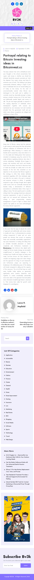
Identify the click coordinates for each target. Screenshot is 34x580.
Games (8, 382)
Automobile (9, 358)
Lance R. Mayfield (21, 304)
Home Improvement (11, 396)
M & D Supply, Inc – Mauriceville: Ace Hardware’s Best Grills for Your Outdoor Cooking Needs (17, 457)
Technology (9, 433)
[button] (28, 28)
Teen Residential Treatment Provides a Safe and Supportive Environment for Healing (17, 477)
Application (9, 355)
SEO (7, 416)
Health (8, 389)
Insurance (8, 402)
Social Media (9, 423)
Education (9, 369)
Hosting (8, 399)
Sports (8, 429)
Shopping (8, 419)
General (8, 385)
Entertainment (10, 372)
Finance (19, 36)
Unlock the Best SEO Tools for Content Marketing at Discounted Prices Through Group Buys (17, 484)
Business (8, 365)
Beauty (8, 362)
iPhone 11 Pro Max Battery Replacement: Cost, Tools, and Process (17, 470)
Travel (7, 436)
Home (13, 36)
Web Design (9, 440)
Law (7, 406)
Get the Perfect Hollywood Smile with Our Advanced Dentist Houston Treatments (17, 464)
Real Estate (9, 412)
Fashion (8, 375)
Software (8, 426)
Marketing (9, 409)
